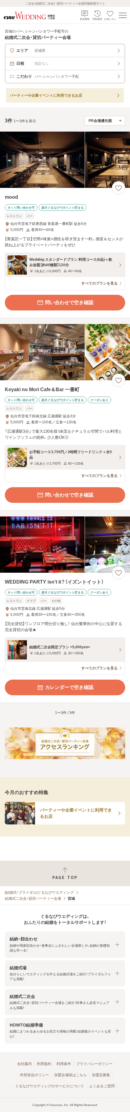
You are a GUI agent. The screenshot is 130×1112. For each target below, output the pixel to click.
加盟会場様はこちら (70, 1075)
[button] (65, 944)
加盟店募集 (101, 1075)
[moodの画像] (65, 160)
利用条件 (64, 1064)
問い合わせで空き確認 (69, 302)
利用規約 (44, 1064)
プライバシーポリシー (94, 1064)
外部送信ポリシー (34, 1075)
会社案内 (24, 1064)
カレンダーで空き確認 (69, 687)
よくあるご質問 (102, 1086)
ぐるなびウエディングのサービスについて (49, 1086)
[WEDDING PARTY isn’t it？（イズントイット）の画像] (65, 544)
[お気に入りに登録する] (118, 188)
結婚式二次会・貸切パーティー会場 (33, 898)
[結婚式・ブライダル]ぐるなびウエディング (39, 892)
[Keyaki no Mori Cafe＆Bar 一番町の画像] (65, 352)
